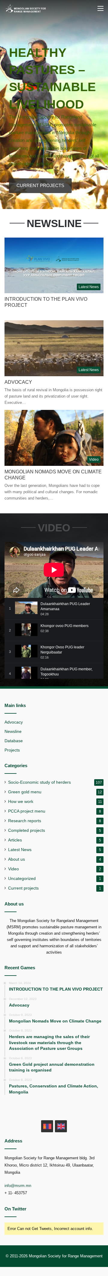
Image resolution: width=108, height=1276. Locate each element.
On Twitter (15, 1208)
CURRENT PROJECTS (40, 185)
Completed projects (26, 830)
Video (13, 869)
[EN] (61, 1126)
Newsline (13, 731)
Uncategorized (22, 878)
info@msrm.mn (17, 1185)
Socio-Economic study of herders (39, 782)
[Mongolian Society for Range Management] (28, 8)
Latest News (20, 849)
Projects (12, 750)
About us (16, 859)
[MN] (47, 1126)
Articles (15, 840)
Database (13, 741)
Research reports (24, 821)
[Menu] (101, 10)
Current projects (23, 888)
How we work (20, 801)
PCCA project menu (26, 811)
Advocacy (18, 382)
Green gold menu (24, 792)
